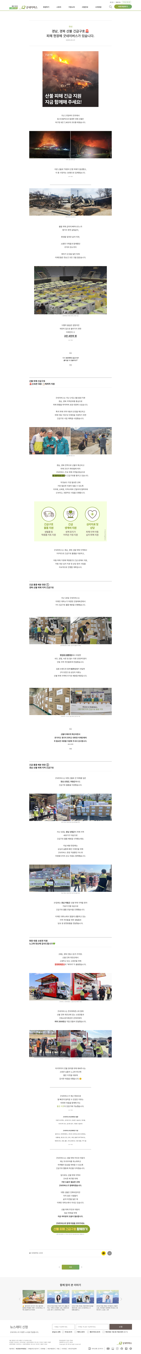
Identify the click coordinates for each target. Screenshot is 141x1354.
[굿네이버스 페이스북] (122, 1348)
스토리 (58, 7)
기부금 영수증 (126, 2)
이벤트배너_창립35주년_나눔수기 (13, 7)
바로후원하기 (123, 7)
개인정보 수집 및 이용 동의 (116, 1332)
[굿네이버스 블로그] (113, 1348)
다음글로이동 (82, 1267)
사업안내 (85, 7)
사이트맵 (63, 1349)
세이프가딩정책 (72, 1349)
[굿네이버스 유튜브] (108, 1348)
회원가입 (118, 2)
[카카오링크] (103, 1252)
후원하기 (46, 7)
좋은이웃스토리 (95, 1332)
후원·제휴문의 (51, 1349)
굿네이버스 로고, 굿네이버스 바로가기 (28, 7)
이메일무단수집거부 (33, 1349)
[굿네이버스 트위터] (130, 1348)
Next (121, 1299)
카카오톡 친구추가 (97, 1349)
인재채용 (43, 1349)
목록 (70, 1267)
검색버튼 (110, 6)
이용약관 (11, 1349)
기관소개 (71, 7)
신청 (120, 1327)
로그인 (111, 2)
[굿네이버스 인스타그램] (117, 1348)
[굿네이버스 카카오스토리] (126, 1348)
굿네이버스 (124, 1343)
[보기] (126, 1332)
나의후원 (98, 7)
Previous (20, 1299)
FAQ (58, 1349)
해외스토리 (81, 1332)
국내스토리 (68, 1332)
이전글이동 (59, 1267)
